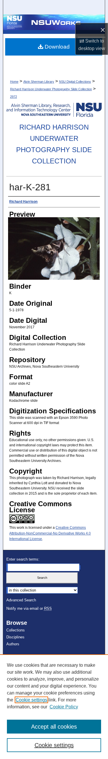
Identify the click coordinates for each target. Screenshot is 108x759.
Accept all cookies (54, 726)
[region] (54, 706)
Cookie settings (31, 699)
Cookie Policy (64, 706)
